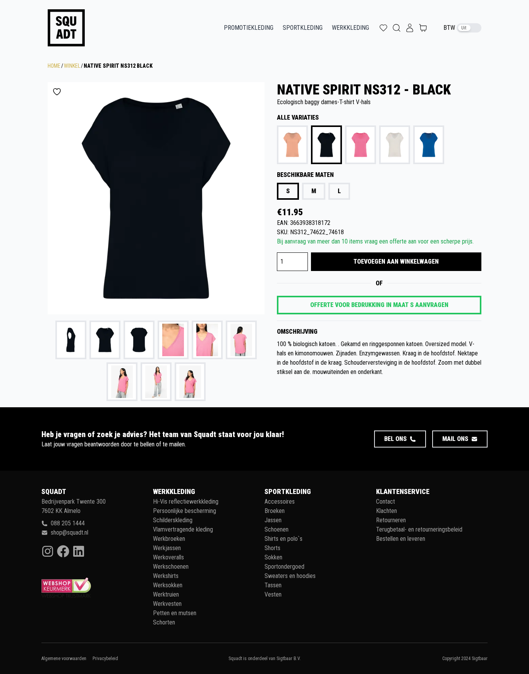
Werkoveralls (168, 557)
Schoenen (276, 529)
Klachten (386, 511)
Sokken (273, 557)
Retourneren (391, 520)
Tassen (273, 585)
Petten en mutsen (174, 613)
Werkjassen (167, 548)
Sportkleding (303, 27)
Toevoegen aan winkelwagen (396, 261)
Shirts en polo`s (283, 538)
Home (54, 66)
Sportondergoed (284, 566)
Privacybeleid (105, 658)
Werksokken (167, 585)
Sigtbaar (480, 658)
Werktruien (166, 594)
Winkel (72, 66)
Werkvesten (167, 603)
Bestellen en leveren (400, 538)
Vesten (273, 594)
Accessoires (279, 501)
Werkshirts (166, 576)
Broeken (274, 511)
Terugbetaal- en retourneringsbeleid (419, 529)
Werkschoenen (171, 566)
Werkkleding (350, 27)
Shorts (272, 548)
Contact (385, 501)
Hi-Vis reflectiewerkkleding (185, 501)
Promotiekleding (248, 27)
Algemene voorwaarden (63, 658)
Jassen (273, 520)
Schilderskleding (172, 520)
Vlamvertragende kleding (183, 529)
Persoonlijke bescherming (184, 511)
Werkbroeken (169, 538)
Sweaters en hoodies (290, 576)
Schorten (164, 622)
